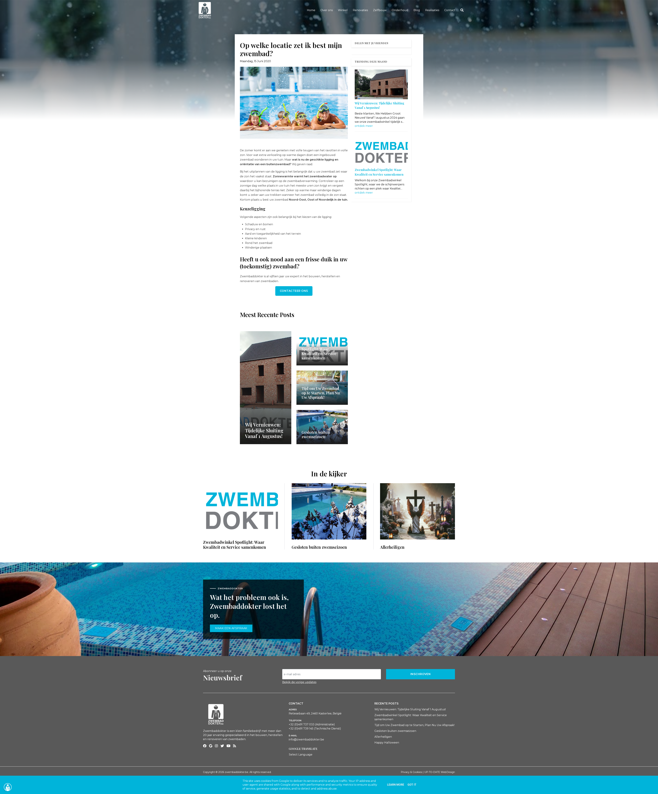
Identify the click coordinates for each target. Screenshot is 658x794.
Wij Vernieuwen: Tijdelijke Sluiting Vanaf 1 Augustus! (410, 709)
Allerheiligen (383, 736)
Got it (411, 784)
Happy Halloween (386, 742)
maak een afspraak (231, 628)
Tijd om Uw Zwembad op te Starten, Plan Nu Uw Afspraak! (414, 725)
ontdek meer (364, 126)
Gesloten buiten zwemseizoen (395, 731)
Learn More (395, 784)
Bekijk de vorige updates (299, 682)
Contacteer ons (294, 291)
